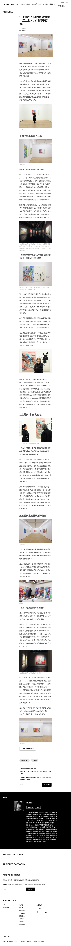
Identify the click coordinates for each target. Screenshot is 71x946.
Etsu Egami (24, 760)
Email (21, 785)
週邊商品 (22, 910)
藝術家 (23, 4)
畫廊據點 (45, 4)
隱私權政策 (41, 941)
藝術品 (21, 907)
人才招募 (39, 905)
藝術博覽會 (6, 907)
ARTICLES (8, 12)
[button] (62, 6)
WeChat (46, 912)
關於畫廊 (22, 916)
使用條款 (34, 941)
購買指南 (28, 941)
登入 (67, 2)
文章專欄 (34, 4)
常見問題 (23, 941)
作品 (38, 807)
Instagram (41, 912)
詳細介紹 (30, 807)
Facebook (37, 912)
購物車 (63, 2)
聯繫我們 (52, 4)
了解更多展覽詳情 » (27, 749)
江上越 (34, 760)
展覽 (4, 905)
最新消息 (22, 919)
